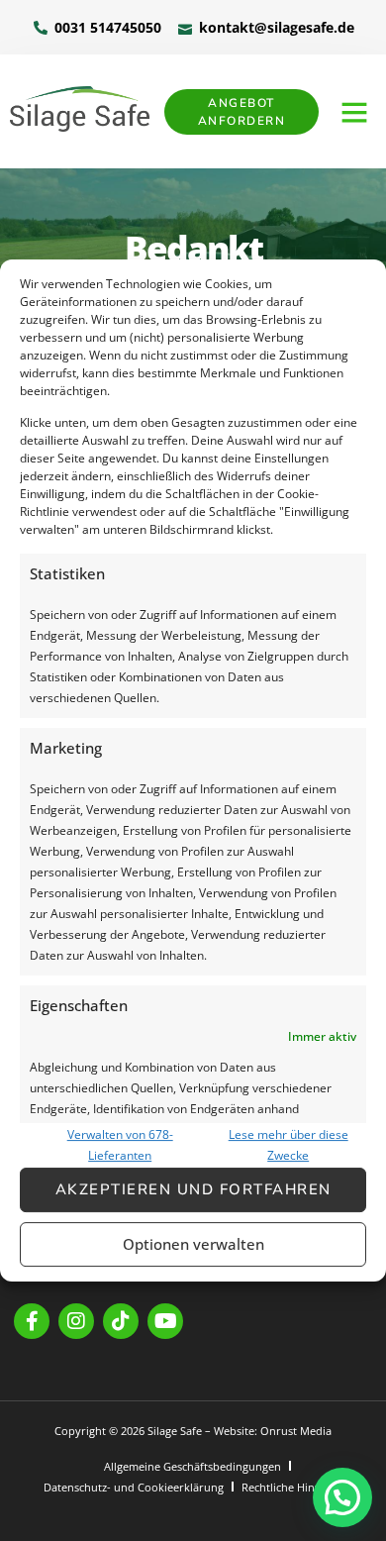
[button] (354, 112)
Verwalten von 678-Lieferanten (120, 1145)
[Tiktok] (121, 1321)
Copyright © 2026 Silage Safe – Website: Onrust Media (193, 1430)
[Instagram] (76, 1321)
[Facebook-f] (31, 1321)
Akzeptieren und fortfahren (193, 1189)
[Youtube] (165, 1321)
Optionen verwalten (193, 1244)
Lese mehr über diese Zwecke (288, 1145)
